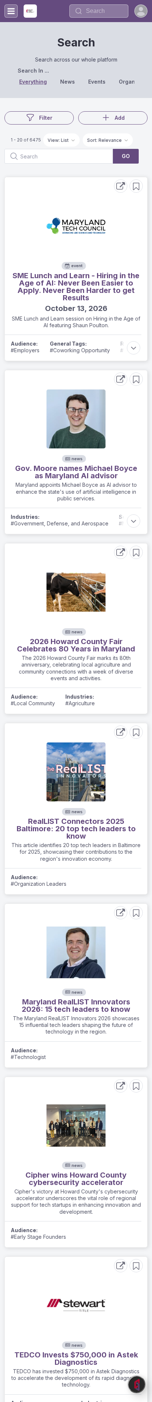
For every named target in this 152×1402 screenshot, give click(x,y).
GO (126, 156)
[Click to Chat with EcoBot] (136, 1384)
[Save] (136, 186)
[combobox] (98, 11)
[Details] (120, 186)
